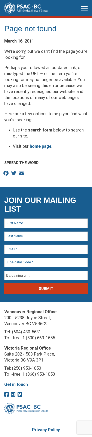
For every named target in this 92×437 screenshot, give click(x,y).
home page (40, 146)
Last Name (14, 233)
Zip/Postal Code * (19, 259)
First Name (14, 220)
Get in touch (16, 384)
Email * (11, 246)
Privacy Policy (46, 429)
